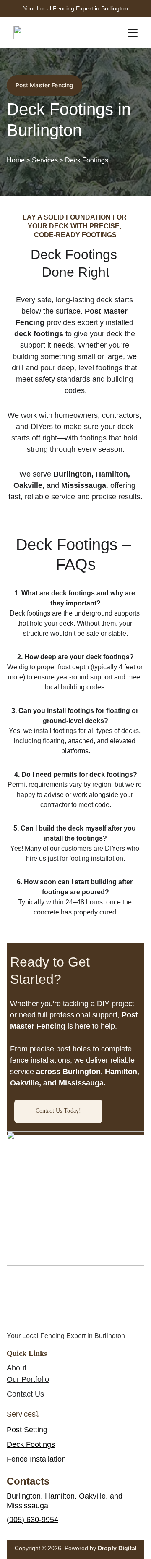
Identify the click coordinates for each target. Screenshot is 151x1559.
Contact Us (25, 1394)
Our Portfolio (28, 1379)
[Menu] (133, 33)
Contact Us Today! (58, 1111)
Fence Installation (36, 1459)
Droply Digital (117, 1548)
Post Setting (27, 1429)
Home (16, 160)
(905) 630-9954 (32, 1519)
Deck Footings (31, 1444)
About (16, 1368)
